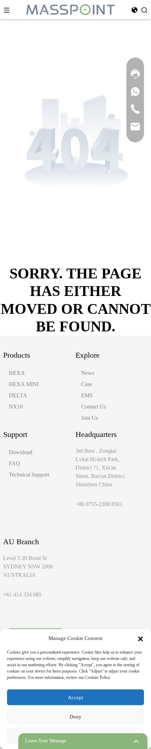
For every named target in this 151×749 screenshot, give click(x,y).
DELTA (18, 395)
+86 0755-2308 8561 (99, 504)
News (87, 373)
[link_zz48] (135, 126)
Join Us (89, 418)
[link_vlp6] (135, 108)
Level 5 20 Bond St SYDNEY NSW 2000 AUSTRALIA (28, 566)
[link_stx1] (135, 73)
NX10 (16, 407)
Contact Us (93, 407)
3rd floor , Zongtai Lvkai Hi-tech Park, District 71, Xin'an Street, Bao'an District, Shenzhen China (100, 467)
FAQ (14, 463)
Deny (75, 717)
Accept (75, 697)
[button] (140, 638)
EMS (87, 395)
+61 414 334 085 (22, 595)
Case (86, 384)
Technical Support (29, 475)
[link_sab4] (135, 91)
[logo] (70, 9)
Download (20, 452)
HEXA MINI (24, 384)
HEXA (17, 373)
